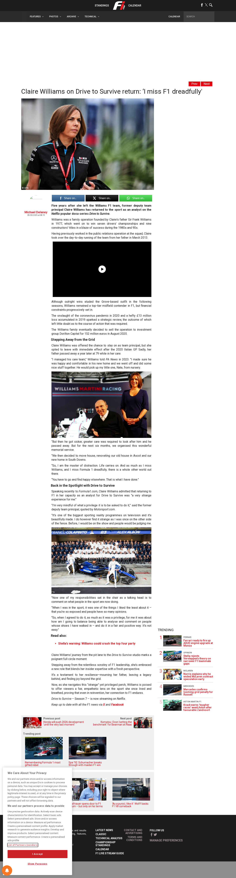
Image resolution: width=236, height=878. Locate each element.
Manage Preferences (166, 840)
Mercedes (188, 686)
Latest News (104, 830)
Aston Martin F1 (192, 701)
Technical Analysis (109, 838)
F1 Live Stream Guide (110, 853)
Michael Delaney (36, 212)
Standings (102, 5)
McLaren (188, 671)
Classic (101, 834)
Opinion (187, 653)
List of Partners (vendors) (23, 845)
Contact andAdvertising (133, 832)
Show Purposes (37, 863)
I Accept (37, 854)
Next (207, 84)
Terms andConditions (134, 839)
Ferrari (187, 637)
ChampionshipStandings (106, 844)
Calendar (134, 5)
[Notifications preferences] (7, 870)
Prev (194, 84)
